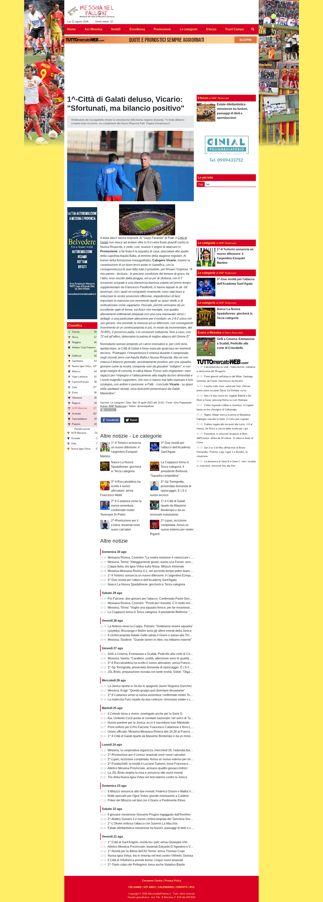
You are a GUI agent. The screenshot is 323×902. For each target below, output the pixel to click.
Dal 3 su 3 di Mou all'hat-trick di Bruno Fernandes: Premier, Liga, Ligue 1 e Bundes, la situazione (222, 452)
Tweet (133, 419)
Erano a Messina (209, 332)
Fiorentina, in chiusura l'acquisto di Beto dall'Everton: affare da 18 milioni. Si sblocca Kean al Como (225, 438)
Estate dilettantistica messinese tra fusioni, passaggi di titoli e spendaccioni (157, 828)
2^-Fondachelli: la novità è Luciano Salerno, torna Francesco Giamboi (154, 763)
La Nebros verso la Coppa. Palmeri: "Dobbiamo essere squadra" (150, 626)
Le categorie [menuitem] (188, 29)
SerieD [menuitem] (116, 29)
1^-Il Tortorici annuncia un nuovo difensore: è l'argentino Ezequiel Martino (155, 575)
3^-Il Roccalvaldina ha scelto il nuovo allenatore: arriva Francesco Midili (154, 662)
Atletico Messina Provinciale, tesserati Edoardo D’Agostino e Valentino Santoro (159, 846)
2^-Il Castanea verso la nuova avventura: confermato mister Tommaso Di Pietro (160, 695)
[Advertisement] (226, 213)
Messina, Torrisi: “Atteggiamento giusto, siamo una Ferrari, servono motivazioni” (160, 562)
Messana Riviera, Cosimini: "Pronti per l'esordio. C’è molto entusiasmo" (155, 603)
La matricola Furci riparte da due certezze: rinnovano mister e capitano (154, 699)
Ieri (208, 184)
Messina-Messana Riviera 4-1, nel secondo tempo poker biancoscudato (155, 571)
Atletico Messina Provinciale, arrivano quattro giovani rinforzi (147, 768)
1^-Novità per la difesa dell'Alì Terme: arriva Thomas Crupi (146, 851)
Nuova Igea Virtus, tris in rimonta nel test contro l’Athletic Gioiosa (150, 855)
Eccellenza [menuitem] (137, 29)
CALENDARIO (166, 887)
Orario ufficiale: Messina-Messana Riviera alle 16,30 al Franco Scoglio (154, 731)
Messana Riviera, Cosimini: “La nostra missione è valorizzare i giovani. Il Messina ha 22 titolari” (170, 557)
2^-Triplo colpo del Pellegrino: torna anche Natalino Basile (146, 864)
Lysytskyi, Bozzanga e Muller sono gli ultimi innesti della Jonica (149, 630)
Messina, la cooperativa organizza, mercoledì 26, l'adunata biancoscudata (156, 750)
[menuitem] (253, 29)
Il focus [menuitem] (211, 29)
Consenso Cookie (152, 880)
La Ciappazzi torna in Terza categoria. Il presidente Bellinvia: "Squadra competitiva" (163, 612)
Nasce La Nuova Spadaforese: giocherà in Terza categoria (126, 467)
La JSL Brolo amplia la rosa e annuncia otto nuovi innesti (145, 772)
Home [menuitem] (71, 29)
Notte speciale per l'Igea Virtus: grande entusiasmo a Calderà (148, 795)
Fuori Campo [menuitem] (234, 29)
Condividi (112, 419)
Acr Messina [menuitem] (93, 29)
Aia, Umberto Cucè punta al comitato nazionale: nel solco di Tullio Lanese (156, 718)
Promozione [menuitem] (162, 29)
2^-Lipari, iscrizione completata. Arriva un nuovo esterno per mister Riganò (156, 759)
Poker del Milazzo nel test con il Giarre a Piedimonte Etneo (146, 800)
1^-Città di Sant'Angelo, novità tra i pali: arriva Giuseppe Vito (147, 842)
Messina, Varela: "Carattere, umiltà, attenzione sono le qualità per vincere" (157, 658)
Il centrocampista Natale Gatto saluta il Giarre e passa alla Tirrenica (152, 635)
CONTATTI (181, 887)
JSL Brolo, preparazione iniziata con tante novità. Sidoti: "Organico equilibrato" (159, 671)
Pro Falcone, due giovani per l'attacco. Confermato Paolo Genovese (153, 598)
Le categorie (117, 402)
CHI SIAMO (134, 887)
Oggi (200, 184)
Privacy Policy (172, 880)
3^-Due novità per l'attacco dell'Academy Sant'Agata (175, 447)
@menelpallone (145, 406)
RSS (192, 887)
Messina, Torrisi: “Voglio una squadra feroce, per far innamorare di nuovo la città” (161, 607)
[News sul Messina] (91, 11)
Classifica (75, 325)
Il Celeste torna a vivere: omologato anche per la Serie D (145, 713)
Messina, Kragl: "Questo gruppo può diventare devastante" (146, 690)
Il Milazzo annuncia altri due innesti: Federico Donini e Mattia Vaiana (153, 791)
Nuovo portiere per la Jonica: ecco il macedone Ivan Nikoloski (148, 722)
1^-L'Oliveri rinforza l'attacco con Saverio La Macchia (142, 823)
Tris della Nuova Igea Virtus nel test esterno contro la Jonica (147, 777)
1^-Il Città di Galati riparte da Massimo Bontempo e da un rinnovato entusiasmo (160, 736)
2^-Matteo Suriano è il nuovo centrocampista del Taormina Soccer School (156, 819)
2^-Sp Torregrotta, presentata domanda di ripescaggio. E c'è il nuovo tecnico (158, 667)
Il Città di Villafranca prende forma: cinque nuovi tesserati (145, 860)
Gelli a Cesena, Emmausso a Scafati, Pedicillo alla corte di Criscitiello (154, 653)
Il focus (203, 98)
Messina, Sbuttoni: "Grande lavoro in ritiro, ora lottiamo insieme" (150, 639)
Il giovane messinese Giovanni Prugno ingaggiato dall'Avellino (149, 814)
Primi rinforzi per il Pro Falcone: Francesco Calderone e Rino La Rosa (154, 727)
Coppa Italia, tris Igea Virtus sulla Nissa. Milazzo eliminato (145, 566)
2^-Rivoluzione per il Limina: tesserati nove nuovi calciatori (125, 525)
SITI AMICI (149, 887)
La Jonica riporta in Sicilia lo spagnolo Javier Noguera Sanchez (150, 686)
